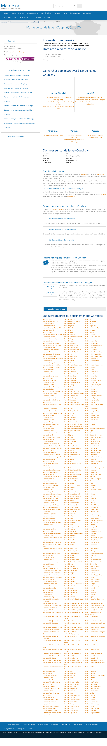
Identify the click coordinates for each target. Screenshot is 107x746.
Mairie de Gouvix (69, 468)
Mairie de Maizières (70, 535)
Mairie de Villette (90, 494)
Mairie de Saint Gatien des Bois (94, 610)
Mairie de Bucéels (48, 369)
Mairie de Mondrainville (92, 549)
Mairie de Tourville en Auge (93, 686)
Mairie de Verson (48, 704)
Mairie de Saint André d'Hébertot (74, 599)
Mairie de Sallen (89, 667)
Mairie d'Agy (88, 319)
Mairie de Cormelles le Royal (51, 400)
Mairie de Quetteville (49, 588)
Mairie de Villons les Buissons (52, 713)
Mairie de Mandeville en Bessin (52, 538)
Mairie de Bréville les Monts (51, 367)
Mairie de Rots (68, 594)
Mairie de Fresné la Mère (92, 452)
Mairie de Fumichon (91, 455)
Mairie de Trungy (69, 693)
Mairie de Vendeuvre (49, 702)
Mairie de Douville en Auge (51, 424)
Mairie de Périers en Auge (92, 570)
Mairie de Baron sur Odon (93, 337)
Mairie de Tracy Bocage (71, 688)
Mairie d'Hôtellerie (90, 485)
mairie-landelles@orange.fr (17, 52)
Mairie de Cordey (90, 398)
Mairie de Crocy (89, 413)
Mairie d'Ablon (47, 319)
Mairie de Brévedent (91, 498)
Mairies (5, 13)
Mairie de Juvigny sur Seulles (72, 485)
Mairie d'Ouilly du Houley (92, 566)
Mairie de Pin (47, 511)
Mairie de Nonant (90, 557)
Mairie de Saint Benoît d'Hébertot (74, 605)
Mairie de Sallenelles (49, 671)
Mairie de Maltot (90, 535)
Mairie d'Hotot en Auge (71, 479)
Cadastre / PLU (75, 13)
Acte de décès (46, 13)
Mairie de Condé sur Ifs (71, 396)
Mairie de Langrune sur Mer (72, 496)
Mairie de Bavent (48, 341)
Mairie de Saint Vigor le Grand (94, 660)
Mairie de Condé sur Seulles (93, 396)
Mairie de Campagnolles (50, 376)
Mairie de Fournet (48, 503)
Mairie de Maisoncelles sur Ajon (73, 533)
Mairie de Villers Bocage (92, 708)
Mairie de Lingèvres (70, 522)
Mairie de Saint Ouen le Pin (72, 645)
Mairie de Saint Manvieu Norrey (73, 629)
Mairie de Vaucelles (69, 697)
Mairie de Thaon (90, 680)
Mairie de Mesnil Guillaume (51, 507)
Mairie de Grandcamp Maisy (72, 470)
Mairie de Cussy (48, 417)
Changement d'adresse (42, 17)
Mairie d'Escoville (48, 435)
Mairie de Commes (48, 396)
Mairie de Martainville (91, 540)
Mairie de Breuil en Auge (50, 498)
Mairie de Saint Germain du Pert (73, 612)
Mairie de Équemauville (50, 433)
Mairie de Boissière (69, 487)
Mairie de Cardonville (49, 380)
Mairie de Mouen (69, 555)
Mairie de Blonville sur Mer (93, 354)
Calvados (84, 174)
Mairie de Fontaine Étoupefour (52, 446)
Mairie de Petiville (69, 575)
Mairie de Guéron (48, 474)
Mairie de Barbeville (49, 337)
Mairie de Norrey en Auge (51, 562)
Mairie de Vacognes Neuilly (72, 695)
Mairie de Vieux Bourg (49, 708)
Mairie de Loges (68, 518)
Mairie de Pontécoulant (50, 584)
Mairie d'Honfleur (48, 479)
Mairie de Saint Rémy (49, 658)
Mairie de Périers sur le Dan (51, 573)
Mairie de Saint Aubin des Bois (94, 603)
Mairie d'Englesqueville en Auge (73, 428)
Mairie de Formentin (91, 448)
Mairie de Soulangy (69, 675)
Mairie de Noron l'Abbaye (71, 560)
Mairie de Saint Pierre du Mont (94, 656)
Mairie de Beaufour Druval (51, 343)
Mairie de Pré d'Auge (70, 511)
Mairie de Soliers (90, 673)
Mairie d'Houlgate (48, 481)
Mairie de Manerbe (69, 538)
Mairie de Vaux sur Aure (50, 699)
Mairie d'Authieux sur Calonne (94, 516)
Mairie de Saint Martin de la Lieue (74, 636)
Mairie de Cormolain (70, 400)
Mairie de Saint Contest (50, 608)
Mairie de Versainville (91, 702)
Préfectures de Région (42, 732)
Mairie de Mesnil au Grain (71, 505)
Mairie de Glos (68, 461)
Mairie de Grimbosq (91, 472)
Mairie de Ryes (89, 597)
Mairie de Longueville (91, 527)
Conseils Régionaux (28, 732)
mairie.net (4, 22)
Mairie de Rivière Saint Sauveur (52, 494)
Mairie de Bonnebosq (49, 356)
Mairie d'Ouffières (69, 566)
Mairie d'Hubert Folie (70, 481)
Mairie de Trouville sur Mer (51, 693)
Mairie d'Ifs (88, 481)
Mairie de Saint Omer (91, 640)
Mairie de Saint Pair (90, 645)
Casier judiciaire (24, 17)
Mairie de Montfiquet (70, 551)
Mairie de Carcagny (90, 378)
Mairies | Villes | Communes (19, 22)
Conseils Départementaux (58, 732)
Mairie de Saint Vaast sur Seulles (73, 660)
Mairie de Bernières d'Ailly (51, 350)
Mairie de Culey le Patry (92, 415)
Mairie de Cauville (48, 385)
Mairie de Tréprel (48, 691)
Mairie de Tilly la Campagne (51, 682)
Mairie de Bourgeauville (92, 361)
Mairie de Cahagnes (70, 372)
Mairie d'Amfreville (90, 321)
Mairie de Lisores (90, 525)
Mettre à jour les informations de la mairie (53, 60)
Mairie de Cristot (69, 413)
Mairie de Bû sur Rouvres (50, 500)
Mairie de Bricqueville (70, 367)
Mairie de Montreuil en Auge (51, 553)
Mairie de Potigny (90, 584)
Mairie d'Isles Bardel (49, 518)
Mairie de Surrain (90, 678)
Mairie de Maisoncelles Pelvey (52, 533)
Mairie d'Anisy (89, 323)
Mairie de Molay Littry (91, 509)
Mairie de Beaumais (70, 343)
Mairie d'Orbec (68, 564)
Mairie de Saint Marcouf (92, 629)
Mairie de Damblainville (92, 417)
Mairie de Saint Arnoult (50, 603)
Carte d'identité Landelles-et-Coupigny (90, 97)
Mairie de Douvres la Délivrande (73, 424)
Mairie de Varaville (48, 697)
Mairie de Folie (68, 490)
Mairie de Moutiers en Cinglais (94, 520)
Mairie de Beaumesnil (91, 343)
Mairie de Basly (68, 339)
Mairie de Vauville (90, 697)
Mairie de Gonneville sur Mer (72, 463)
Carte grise (87, 13)
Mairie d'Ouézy (47, 566)
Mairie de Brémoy (90, 363)
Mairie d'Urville (89, 693)
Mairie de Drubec (48, 426)
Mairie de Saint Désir (49, 610)
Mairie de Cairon (48, 374)
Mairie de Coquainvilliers (50, 398)
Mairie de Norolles (48, 560)
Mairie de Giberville (90, 459)
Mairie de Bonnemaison (71, 356)
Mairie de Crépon (69, 409)
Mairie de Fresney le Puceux (51, 455)
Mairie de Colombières (50, 393)
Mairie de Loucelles (69, 529)
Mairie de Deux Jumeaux (50, 422)
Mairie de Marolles (69, 540)
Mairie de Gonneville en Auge (94, 461)
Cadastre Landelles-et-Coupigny (53, 135)
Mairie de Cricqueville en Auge (94, 411)
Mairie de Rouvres (90, 594)
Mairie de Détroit (69, 500)
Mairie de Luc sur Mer (70, 531)
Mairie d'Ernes (89, 433)
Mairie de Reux (89, 590)
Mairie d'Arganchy (69, 326)
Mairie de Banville (69, 334)
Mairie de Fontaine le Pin (92, 446)
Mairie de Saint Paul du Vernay (52, 649)
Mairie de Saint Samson (71, 658)
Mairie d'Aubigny (69, 330)
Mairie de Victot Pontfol (92, 704)
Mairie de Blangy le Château (51, 354)
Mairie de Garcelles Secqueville (52, 457)
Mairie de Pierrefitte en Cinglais (52, 577)
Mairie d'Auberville (48, 330)
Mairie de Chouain (69, 387)
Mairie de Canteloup (70, 378)
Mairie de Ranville (90, 588)
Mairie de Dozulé (90, 424)
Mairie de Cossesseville (92, 400)
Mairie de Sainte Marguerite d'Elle (53, 667)
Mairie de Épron (89, 431)
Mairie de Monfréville (49, 551)
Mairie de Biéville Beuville (71, 352)
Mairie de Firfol (68, 444)
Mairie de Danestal (48, 420)
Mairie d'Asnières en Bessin (93, 328)
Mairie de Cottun (48, 402)
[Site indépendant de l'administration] (27, 5)
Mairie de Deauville (69, 420)
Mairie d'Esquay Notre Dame (93, 435)
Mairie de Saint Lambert (50, 623)
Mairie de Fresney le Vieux (72, 455)
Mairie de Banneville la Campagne (53, 334)
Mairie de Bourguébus (50, 363)
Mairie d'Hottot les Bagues (93, 479)
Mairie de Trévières (69, 691)
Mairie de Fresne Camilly (71, 503)
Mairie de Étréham (69, 439)
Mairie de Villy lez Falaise (92, 713)
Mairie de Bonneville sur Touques (53, 358)
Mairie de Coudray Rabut (71, 402)
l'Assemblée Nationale (58, 209)
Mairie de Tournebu (49, 686)
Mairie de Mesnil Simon (92, 507)
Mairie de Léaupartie (49, 516)
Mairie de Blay (68, 354)
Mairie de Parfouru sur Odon (52, 570)
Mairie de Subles (48, 678)
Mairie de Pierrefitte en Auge (93, 575)
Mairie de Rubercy (48, 597)
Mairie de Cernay (69, 385)
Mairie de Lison (68, 525)
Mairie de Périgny (69, 573)
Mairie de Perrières (90, 573)
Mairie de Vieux (89, 706)
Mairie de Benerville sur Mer (93, 345)
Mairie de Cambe (48, 490)
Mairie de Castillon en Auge (72, 382)
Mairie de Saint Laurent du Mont (95, 623)
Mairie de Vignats (69, 708)
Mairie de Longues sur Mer (72, 527)
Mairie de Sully (68, 678)
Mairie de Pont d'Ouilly (50, 581)
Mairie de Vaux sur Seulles (72, 699)
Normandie (100, 174)
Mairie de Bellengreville (71, 345)
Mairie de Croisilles (48, 415)
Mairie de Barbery (90, 334)
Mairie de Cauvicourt (91, 382)
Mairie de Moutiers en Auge (72, 520)
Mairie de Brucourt (90, 367)
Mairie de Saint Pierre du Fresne (52, 656)
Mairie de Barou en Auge (50, 339)
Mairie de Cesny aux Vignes (93, 385)
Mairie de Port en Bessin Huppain (74, 584)
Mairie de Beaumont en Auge (52, 345)
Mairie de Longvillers (49, 529)
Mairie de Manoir (90, 503)
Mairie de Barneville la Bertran (73, 337)
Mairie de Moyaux (48, 557)
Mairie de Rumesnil (69, 597)
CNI (65, 13)
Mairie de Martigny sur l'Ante (52, 542)
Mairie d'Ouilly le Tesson (50, 568)
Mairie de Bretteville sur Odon (94, 365)
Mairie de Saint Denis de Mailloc (73, 608)
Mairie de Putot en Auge (92, 586)
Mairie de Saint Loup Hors (51, 629)
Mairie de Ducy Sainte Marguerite (74, 426)
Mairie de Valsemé (90, 695)
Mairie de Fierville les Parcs (51, 444)
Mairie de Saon (68, 671)
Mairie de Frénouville (70, 452)
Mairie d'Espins (68, 435)
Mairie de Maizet (48, 535)
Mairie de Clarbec (48, 389)
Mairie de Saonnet (90, 671)
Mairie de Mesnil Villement (72, 509)
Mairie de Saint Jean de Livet (51, 621)
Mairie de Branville (69, 363)
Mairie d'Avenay (89, 332)
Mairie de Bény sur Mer (71, 347)
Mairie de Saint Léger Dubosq (73, 627)
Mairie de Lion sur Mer (91, 522)
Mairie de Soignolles (70, 673)
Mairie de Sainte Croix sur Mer (52, 662)
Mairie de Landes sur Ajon (51, 496)
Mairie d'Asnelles (69, 328)
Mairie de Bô (88, 496)
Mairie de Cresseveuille (50, 411)
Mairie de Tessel (68, 680)
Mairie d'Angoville (69, 323)
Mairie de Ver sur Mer (70, 702)
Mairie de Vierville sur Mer (72, 706)
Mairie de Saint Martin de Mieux (53, 640)
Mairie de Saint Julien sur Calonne (95, 621)
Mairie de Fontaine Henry (71, 446)
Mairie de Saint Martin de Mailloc (95, 636)
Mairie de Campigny (70, 376)
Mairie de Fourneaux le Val (93, 450)
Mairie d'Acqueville (69, 319)
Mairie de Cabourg (69, 369)
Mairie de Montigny (91, 551)
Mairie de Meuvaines (91, 544)
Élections (99, 732)
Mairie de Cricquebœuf (71, 411)
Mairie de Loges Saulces (92, 518)
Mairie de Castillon (48, 382)
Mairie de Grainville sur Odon (52, 470)
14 (93, 192)
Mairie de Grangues (91, 470)
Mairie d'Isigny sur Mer (50, 483)
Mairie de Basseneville (91, 339)
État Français (91, 732)
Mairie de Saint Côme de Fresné (94, 605)
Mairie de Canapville (91, 376)
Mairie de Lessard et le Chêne (52, 522)
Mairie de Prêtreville (70, 586)
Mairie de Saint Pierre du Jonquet (74, 656)
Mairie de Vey (89, 514)
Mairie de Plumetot (70, 579)
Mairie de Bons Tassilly (91, 358)
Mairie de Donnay (90, 422)
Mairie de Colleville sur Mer (72, 391)
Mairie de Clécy (68, 389)
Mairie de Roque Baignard (72, 494)
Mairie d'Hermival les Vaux (93, 474)
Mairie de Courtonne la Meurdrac (74, 404)
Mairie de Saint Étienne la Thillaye (74, 610)
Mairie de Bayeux (69, 341)
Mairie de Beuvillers (91, 350)
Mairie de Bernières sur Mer (72, 350)
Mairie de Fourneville (49, 452)
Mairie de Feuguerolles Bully (93, 441)
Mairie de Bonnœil (69, 358)
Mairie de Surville (48, 680)
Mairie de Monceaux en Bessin (52, 549)
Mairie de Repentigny (70, 590)
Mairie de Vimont (48, 715)
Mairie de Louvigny (49, 531)
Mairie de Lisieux (48, 525)
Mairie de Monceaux (49, 520)
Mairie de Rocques (90, 592)
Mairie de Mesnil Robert (71, 507)
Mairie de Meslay (69, 544)
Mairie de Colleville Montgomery (53, 391)
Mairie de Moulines (90, 555)
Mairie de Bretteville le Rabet (52, 365)
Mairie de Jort (89, 483)
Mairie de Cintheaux (91, 387)
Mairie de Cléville (90, 389)
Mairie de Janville (69, 483)
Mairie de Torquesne (49, 514)
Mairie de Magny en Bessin (93, 531)
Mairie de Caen (89, 369)
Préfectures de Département (76, 732)
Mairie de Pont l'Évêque (92, 581)
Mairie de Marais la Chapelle (51, 505)
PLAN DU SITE (12, 732)
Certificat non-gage (9, 17)
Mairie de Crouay (69, 415)
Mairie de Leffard (69, 516)
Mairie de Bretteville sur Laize (73, 365)
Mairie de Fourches (69, 450)
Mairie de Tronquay (70, 514)
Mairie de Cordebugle (70, 398)
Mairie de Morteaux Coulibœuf (94, 553)
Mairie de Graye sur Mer (50, 472)
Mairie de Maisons (90, 533)
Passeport (57, 13)
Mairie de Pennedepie (70, 570)
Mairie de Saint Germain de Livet (53, 612)
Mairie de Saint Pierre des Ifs (72, 654)
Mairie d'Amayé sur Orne (50, 321)
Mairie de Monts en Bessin (72, 553)
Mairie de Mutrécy (69, 557)
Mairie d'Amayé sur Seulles (72, 321)
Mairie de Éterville (48, 439)
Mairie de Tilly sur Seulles (71, 682)
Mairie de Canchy (48, 378)
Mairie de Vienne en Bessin (51, 706)
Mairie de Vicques (69, 704)
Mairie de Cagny (48, 372)
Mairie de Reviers (48, 592)
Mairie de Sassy (47, 673)
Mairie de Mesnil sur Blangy (51, 509)
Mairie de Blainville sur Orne (93, 352)
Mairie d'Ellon (89, 426)
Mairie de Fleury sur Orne (92, 444)
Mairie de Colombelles (91, 391)
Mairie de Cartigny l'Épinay (93, 380)
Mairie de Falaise (48, 441)
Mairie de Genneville (49, 459)
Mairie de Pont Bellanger (92, 579)
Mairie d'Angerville (48, 323)
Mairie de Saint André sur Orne (94, 599)
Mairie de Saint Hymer (91, 616)
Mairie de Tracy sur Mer (92, 688)
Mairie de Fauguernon (70, 441)
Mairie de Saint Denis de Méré (94, 608)
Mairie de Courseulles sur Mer (52, 404)
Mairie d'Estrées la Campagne (94, 437)
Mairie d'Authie (47, 332)
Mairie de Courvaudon (50, 409)
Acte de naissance (17, 13)
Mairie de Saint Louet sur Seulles (95, 627)
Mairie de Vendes (90, 699)
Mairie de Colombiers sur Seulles (74, 393)
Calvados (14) (35, 22)
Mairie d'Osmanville (91, 564)
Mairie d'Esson (68, 437)
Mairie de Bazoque (48, 487)
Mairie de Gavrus (69, 457)
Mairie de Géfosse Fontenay (93, 457)
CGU (2, 735)
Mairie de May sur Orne (92, 542)
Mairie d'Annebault (49, 326)
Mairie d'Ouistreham (91, 568)
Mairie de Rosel (47, 594)
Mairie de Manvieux (49, 540)
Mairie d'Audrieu (90, 330)
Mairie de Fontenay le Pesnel (72, 448)
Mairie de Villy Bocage (70, 713)
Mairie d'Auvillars (69, 332)
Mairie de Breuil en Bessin (71, 498)
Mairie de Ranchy (69, 588)
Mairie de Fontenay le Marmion (52, 448)
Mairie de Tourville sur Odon (51, 688)
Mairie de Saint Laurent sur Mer (52, 627)
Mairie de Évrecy (90, 439)
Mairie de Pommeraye (91, 492)
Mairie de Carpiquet (70, 380)
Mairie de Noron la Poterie (93, 560)
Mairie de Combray (90, 393)
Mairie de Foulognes (49, 450)
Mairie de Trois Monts (91, 691)
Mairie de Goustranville (50, 468)
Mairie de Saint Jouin (70, 621)
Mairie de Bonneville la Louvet (94, 356)
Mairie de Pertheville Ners (51, 575)
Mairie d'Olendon (48, 564)
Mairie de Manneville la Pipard (94, 538)
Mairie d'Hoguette (48, 492)
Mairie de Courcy (90, 402)
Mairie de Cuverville (70, 417)
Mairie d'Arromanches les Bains (52, 328)
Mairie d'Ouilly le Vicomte (71, 568)
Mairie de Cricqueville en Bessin (52, 413)
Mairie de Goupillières (91, 463)
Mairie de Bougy (48, 361)
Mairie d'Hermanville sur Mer (73, 474)
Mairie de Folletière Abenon (93, 490)
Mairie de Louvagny (91, 529)
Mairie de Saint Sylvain (91, 658)
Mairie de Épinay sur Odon (72, 431)
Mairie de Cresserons (91, 409)
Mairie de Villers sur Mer (71, 710)
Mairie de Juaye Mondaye (51, 485)
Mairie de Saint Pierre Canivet (52, 654)
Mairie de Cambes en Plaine (72, 374)
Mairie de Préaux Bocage (50, 586)
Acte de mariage (32, 13)
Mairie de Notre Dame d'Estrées (73, 562)
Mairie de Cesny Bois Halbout (52, 387)
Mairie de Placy (89, 577)
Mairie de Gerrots (69, 459)
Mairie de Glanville (48, 461)
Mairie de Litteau (48, 527)
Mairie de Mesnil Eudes (92, 505)
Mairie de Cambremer (91, 374)
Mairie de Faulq (89, 500)
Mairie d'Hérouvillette (70, 476)
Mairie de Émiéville (48, 428)
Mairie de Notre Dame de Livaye (94, 562)
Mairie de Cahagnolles (91, 372)
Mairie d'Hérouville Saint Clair (52, 476)
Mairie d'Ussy (47, 695)
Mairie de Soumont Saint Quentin (95, 675)
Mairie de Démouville (91, 420)
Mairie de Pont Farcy (70, 581)
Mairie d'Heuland (90, 476)
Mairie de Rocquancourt (71, 592)
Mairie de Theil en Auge (92, 511)
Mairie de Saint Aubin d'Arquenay (74, 603)
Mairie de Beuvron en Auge (51, 352)
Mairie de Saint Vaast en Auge (52, 660)
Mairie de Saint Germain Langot (52, 616)
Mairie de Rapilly (48, 590)
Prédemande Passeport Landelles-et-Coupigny (90, 100)
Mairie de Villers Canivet (50, 710)
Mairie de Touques (48, 684)
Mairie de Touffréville (91, 682)
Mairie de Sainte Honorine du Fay (95, 662)
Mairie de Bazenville (91, 341)
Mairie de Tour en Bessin (71, 684)
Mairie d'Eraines (68, 433)
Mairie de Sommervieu (50, 675)
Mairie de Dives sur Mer (71, 422)
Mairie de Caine (89, 487)
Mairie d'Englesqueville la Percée (94, 428)
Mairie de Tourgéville (91, 684)
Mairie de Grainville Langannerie (94, 468)
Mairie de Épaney (48, 431)
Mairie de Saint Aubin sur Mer (52, 605)
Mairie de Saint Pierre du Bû (93, 654)
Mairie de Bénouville (49, 347)
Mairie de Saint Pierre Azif (92, 649)
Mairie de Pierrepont (70, 577)
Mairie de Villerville (90, 710)
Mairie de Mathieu (69, 542)
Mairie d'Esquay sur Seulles (51, 437)
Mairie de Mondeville (70, 549)
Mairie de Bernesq (90, 347)
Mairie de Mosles (48, 555)
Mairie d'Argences (90, 326)
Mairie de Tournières (70, 686)
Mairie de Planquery (49, 579)
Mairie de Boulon (69, 361)
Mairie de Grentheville (70, 472)
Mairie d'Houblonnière (71, 492)
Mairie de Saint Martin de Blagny (95, 632)
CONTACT (4, 732)
